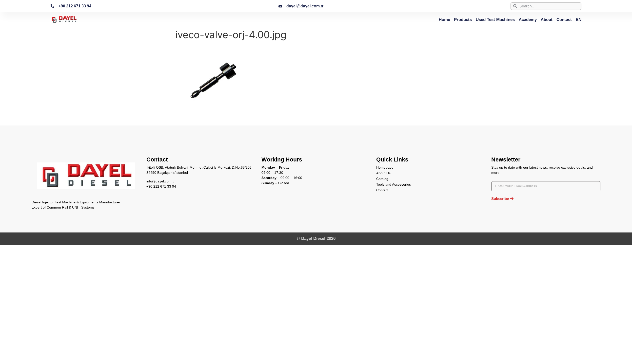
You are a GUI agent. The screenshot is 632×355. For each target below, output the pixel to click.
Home (444, 19)
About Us (383, 173)
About (547, 19)
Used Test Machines (495, 19)
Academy (528, 19)
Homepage (385, 167)
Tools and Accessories (393, 184)
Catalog (382, 179)
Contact (564, 19)
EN (578, 19)
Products (463, 19)
